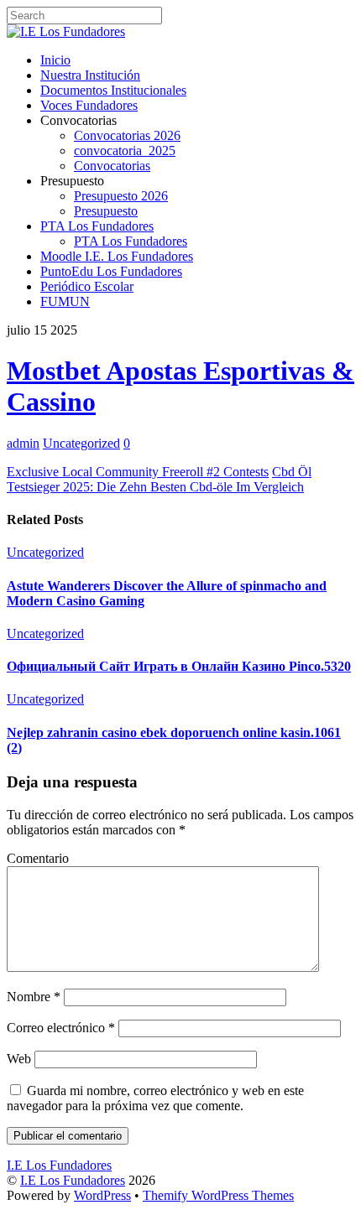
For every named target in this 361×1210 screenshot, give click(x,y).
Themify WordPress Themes (218, 1195)
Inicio (55, 60)
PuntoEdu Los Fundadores (111, 271)
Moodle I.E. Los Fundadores (116, 256)
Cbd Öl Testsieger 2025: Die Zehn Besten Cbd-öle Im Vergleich (159, 479)
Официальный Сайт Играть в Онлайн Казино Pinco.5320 (179, 666)
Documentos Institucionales (113, 90)
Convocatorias (112, 165)
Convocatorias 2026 (127, 135)
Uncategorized (81, 443)
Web (19, 1059)
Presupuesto (106, 211)
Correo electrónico (61, 1027)
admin (23, 443)
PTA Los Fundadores (97, 226)
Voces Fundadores (89, 105)
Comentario (38, 858)
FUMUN (65, 301)
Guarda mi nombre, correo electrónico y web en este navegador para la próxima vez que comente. (155, 1098)
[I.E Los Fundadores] (66, 31)
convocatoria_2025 (124, 150)
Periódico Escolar (86, 286)
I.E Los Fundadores (72, 1180)
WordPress (102, 1195)
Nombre (33, 996)
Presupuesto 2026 (121, 196)
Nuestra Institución (90, 75)
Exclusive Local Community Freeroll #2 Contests (138, 472)
